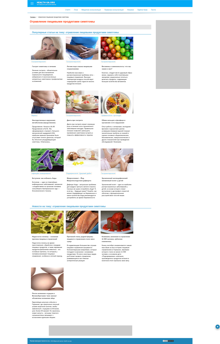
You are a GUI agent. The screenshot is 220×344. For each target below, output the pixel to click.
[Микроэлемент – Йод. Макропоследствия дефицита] (83, 159)
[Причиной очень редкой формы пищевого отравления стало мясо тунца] (83, 222)
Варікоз (34, 115)
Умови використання (38, 341)
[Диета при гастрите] (83, 102)
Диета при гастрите (75, 120)
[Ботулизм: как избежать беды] (48, 159)
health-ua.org (46, 3)
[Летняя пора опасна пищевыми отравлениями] (83, 48)
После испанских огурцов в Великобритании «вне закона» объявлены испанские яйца (44, 295)
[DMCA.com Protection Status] (168, 341)
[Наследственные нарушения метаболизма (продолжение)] (48, 102)
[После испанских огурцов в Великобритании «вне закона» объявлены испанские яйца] (48, 278)
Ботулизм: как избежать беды (44, 178)
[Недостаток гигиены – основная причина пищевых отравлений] (48, 222)
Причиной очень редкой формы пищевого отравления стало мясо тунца (81, 239)
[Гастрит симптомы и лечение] (48, 48)
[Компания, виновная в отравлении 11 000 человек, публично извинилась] (118, 222)
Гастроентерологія (39, 62)
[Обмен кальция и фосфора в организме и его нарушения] (118, 102)
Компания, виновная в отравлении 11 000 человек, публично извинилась (116, 239)
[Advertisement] (173, 54)
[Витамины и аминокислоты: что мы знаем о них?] (118, 48)
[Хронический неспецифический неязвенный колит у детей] (118, 159)
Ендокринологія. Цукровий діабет (78, 173)
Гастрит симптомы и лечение (44, 66)
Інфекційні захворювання (41, 173)
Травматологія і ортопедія (111, 115)
